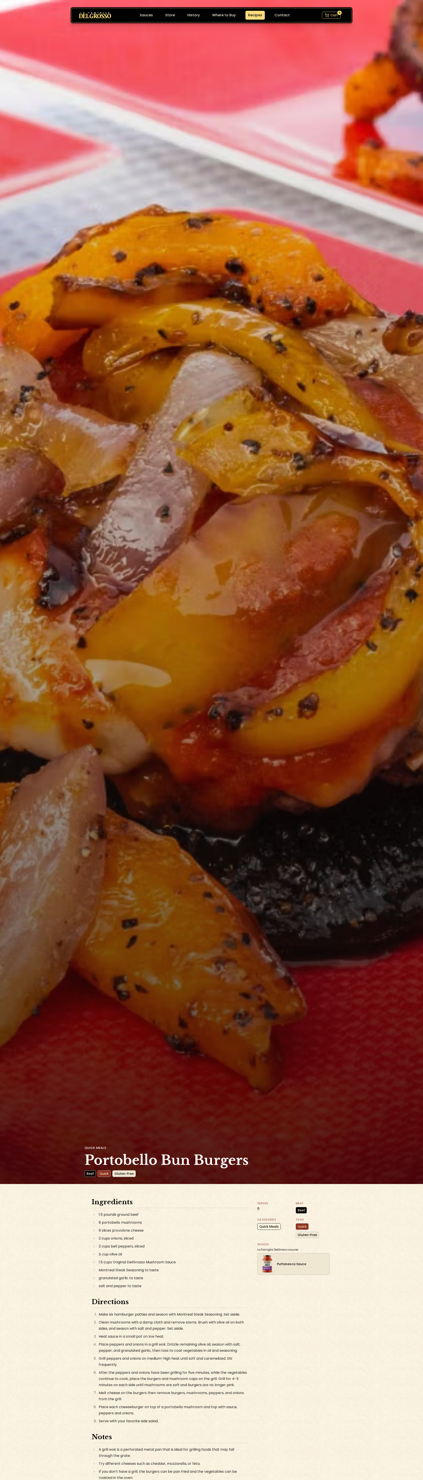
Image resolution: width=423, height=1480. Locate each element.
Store (170, 15)
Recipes (255, 15)
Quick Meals (269, 1226)
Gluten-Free (307, 1235)
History (193, 15)
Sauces (146, 15)
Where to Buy (224, 15)
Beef (301, 1210)
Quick (302, 1226)
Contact (282, 15)
